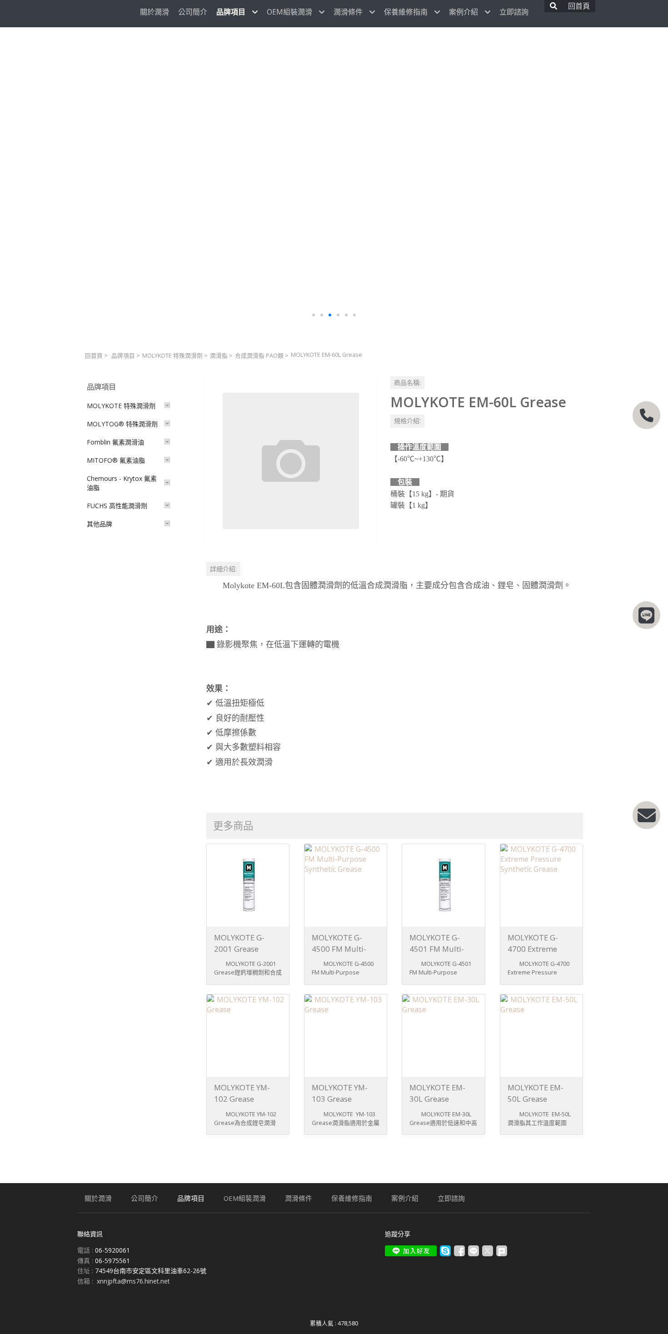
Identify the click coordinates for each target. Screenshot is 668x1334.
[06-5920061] (646, 415)
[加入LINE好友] (411, 1250)
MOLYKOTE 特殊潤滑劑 (172, 356)
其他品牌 (99, 524)
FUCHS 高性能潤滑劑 (117, 505)
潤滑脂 (219, 356)
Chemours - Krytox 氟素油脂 (122, 483)
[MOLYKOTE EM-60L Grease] (291, 461)
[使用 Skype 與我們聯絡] (445, 1253)
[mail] (646, 815)
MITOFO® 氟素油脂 (116, 460)
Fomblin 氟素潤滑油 (115, 442)
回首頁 (94, 356)
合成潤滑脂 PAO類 (259, 356)
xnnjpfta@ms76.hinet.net (133, 1281)
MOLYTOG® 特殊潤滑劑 (122, 424)
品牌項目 (123, 356)
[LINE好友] (646, 615)
